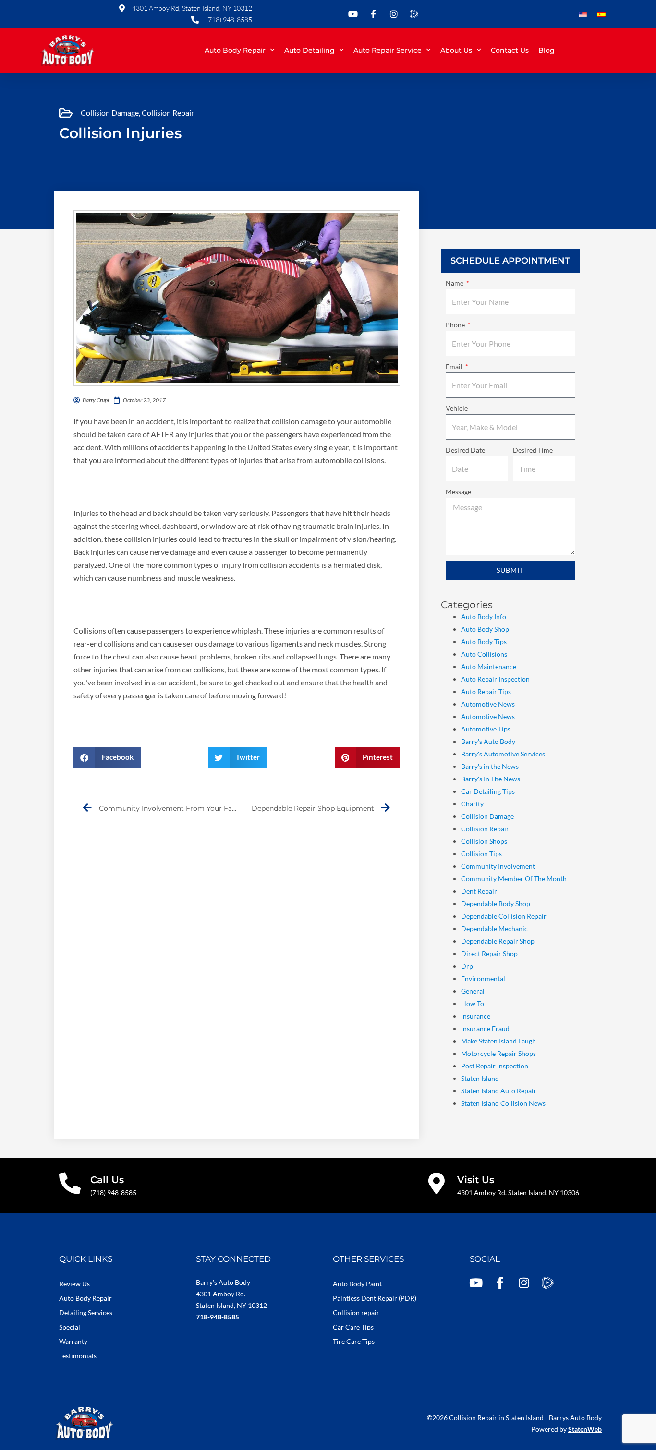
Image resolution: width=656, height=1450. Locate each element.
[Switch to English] (583, 15)
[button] (107, 757)
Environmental (483, 978)
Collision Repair (168, 112)
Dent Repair (479, 891)
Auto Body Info (483, 616)
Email (455, 366)
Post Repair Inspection (494, 1066)
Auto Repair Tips (486, 691)
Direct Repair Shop (489, 953)
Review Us (74, 1284)
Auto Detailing (309, 50)
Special (69, 1327)
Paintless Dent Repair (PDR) (374, 1298)
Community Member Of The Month (514, 879)
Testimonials (78, 1356)
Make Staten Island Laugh (498, 1041)
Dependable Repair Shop (498, 941)
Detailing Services (85, 1312)
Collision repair (356, 1312)
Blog (546, 50)
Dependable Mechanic (494, 928)
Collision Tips (481, 854)
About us (456, 50)
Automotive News (488, 704)
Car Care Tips (353, 1327)
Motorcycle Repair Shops (498, 1053)
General (473, 991)
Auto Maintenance (488, 666)
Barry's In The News (490, 779)
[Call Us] (70, 1183)
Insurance (475, 1016)
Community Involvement (498, 866)
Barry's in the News (490, 766)
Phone (456, 325)
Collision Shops (484, 841)
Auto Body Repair (235, 50)
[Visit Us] (437, 1183)
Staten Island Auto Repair (498, 1091)
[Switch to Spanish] (601, 15)
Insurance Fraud (485, 1028)
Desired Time (533, 450)
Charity (472, 804)
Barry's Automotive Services (503, 754)
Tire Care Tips (354, 1341)
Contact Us (510, 50)
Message (458, 492)
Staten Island (480, 1078)
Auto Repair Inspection (495, 679)
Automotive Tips (485, 729)
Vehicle (457, 408)
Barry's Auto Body (488, 741)
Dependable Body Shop (495, 903)
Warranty (73, 1341)
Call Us (107, 1180)
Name (455, 283)
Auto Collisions (484, 654)
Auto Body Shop (485, 629)
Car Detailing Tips (488, 791)
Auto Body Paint (357, 1284)
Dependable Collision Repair (504, 916)
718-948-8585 (217, 1317)
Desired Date (465, 450)
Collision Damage (110, 112)
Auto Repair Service (387, 50)
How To (472, 1003)
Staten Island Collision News (503, 1103)
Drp (467, 966)
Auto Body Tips (484, 641)
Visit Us (475, 1180)
